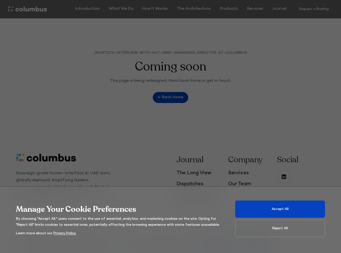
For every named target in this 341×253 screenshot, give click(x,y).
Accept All (280, 209)
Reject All (280, 228)
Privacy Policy (64, 233)
